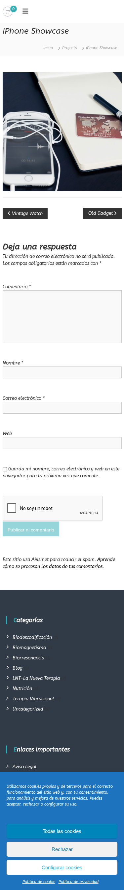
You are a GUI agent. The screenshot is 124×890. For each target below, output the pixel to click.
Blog (17, 668)
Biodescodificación (32, 637)
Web (7, 433)
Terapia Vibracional (33, 699)
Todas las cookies (62, 831)
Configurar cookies (62, 867)
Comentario (17, 287)
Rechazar (62, 849)
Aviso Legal (25, 767)
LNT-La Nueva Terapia (36, 678)
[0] (8, 12)
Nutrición (22, 688)
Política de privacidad (79, 881)
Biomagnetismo (29, 648)
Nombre (13, 363)
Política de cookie (38, 881)
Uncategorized (28, 709)
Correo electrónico (24, 398)
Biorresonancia (28, 658)
